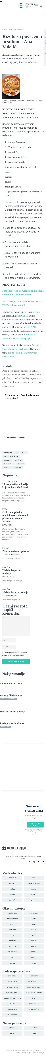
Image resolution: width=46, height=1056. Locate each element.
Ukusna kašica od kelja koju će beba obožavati (15, 486)
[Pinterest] (18, 404)
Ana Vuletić (5, 727)
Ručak (6, 448)
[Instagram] (34, 862)
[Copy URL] (7, 409)
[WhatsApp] (23, 404)
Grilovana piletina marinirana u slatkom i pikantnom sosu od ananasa (15, 517)
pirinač (7, 468)
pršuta (18, 468)
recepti (36, 312)
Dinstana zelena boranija (12, 711)
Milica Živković (9, 577)
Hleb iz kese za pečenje (15, 592)
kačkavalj (8, 464)
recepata (16, 319)
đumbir (7, 460)
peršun (21, 464)
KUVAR (32, 327)
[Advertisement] (23, 767)
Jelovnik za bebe (16, 29)
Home (4, 29)
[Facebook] (7, 404)
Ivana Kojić (7, 525)
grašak (18, 460)
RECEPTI (23, 315)
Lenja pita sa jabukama (12, 723)
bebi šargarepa (11, 452)
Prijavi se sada (35, 824)
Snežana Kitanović (8, 699)
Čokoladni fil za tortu (11, 683)
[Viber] (28, 404)
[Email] (34, 404)
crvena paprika (11, 456)
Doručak (6, 567)
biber (24, 452)
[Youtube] (43, 862)
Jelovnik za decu (11, 445)
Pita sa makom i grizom (15, 551)
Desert (5, 548)
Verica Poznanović (11, 555)
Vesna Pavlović (9, 596)
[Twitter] (12, 404)
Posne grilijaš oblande (11, 695)
